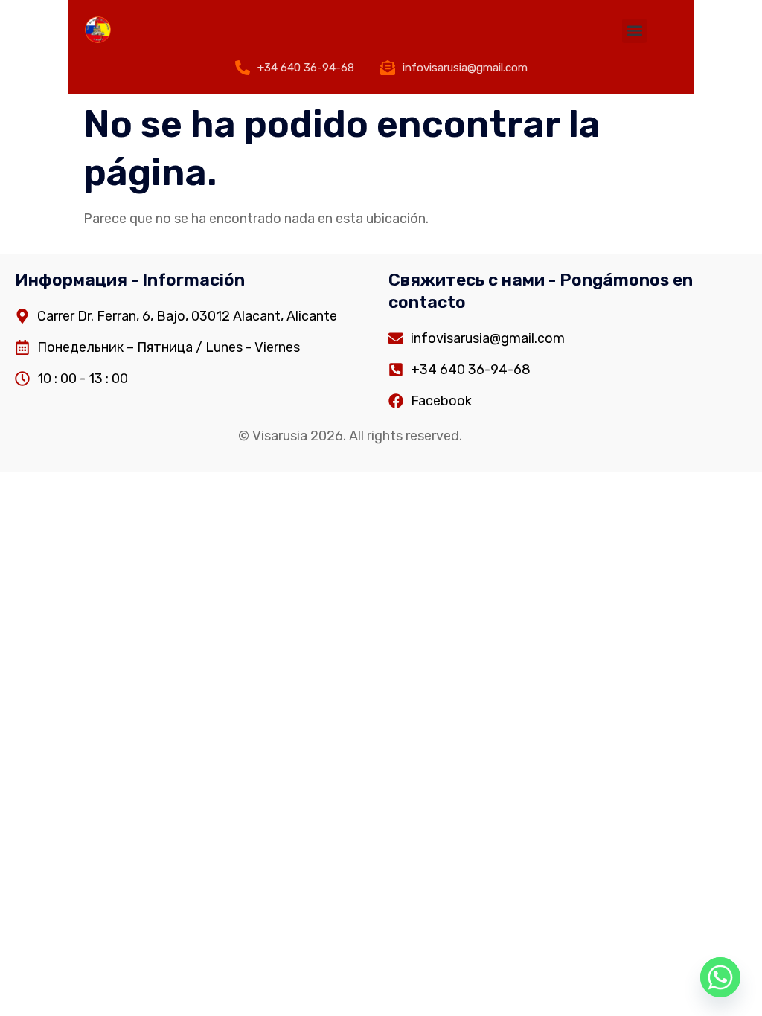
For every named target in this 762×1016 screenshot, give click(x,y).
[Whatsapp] (720, 977)
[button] (634, 31)
